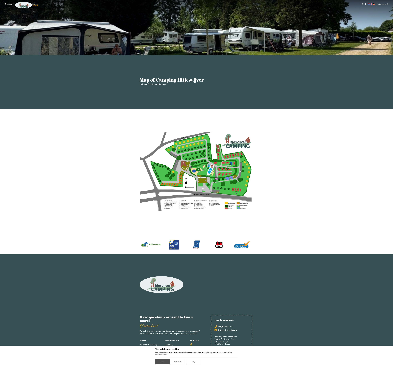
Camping (169, 345)
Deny (193, 362)
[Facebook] (365, 4)
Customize (177, 362)
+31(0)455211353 (225, 326)
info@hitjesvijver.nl (228, 330)
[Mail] (362, 4)
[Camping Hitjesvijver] (23, 4)
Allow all (162, 362)
